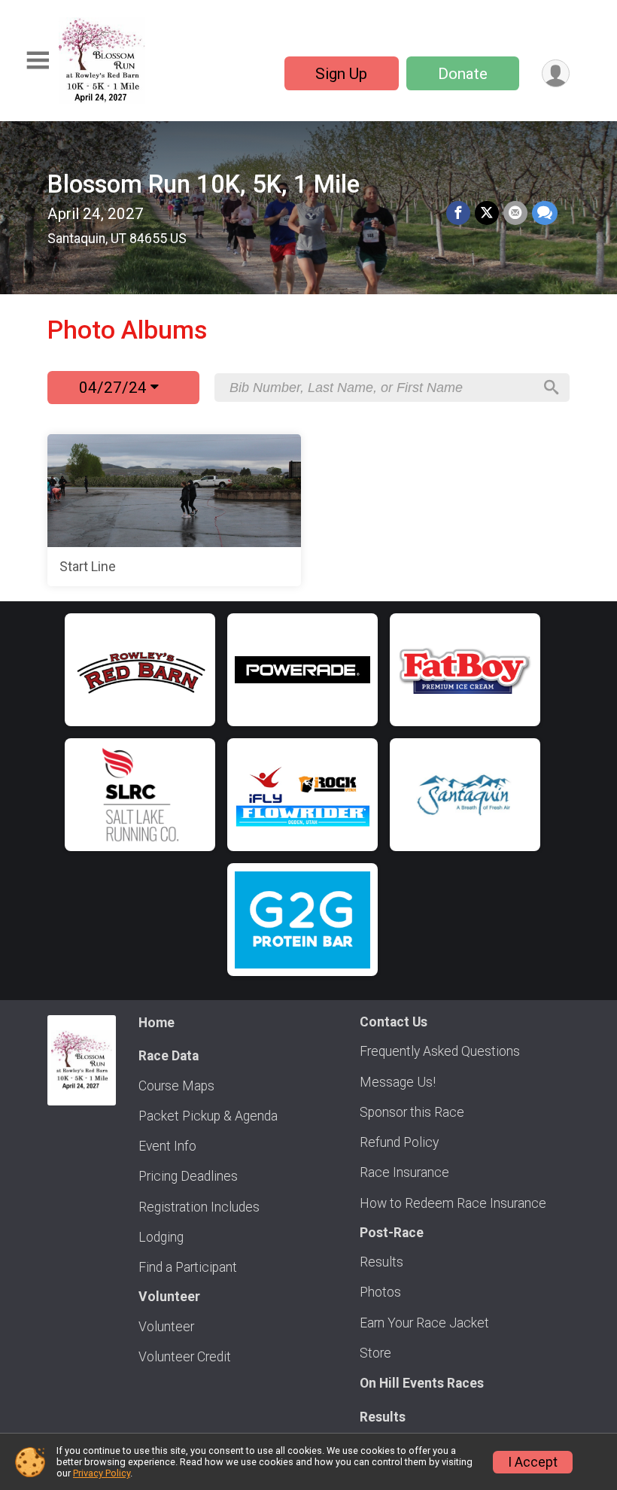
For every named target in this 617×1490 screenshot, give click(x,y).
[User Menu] (556, 73)
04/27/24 (114, 388)
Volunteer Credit (184, 1356)
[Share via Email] (515, 213)
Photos (380, 1292)
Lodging (161, 1237)
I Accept (533, 1462)
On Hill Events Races (422, 1383)
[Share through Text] (545, 213)
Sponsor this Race (412, 1112)
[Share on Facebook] (458, 213)
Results (381, 1262)
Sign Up (341, 74)
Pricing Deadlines (188, 1176)
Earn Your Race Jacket (424, 1322)
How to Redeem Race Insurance (453, 1203)
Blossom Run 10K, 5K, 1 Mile (203, 184)
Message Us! (398, 1082)
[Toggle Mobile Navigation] (38, 60)
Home (156, 1022)
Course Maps (176, 1085)
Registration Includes (199, 1207)
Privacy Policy (101, 1473)
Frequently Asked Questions (440, 1051)
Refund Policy (399, 1142)
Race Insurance (404, 1172)
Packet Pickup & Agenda (208, 1116)
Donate (463, 74)
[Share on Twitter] (487, 213)
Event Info (167, 1146)
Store (375, 1353)
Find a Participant (187, 1267)
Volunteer (166, 1326)
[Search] (552, 388)
